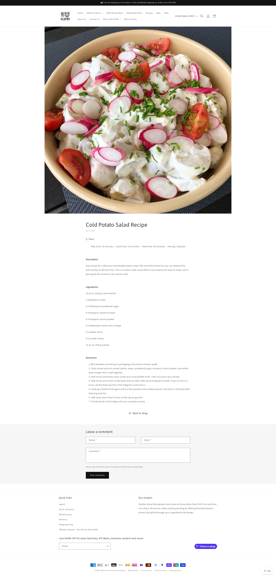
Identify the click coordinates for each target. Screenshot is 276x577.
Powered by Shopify (117, 570)
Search (62, 504)
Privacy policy (146, 570)
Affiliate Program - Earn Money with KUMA (78, 529)
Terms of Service (66, 509)
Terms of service (161, 570)
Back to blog (140, 413)
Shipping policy (175, 570)
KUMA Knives (105, 570)
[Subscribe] (107, 546)
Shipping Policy (66, 524)
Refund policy (65, 514)
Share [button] (91, 239)
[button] (95, 13)
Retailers (63, 519)
